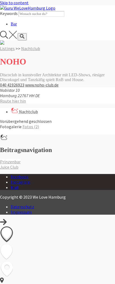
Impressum (21, 212)
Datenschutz (22, 206)
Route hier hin (13, 101)
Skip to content (14, 2)
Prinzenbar (10, 161)
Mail (14, 187)
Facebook (19, 176)
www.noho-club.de (42, 85)
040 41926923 (12, 85)
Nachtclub (30, 48)
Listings (7, 48)
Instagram (20, 182)
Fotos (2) (30, 126)
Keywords (9, 13)
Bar (14, 24)
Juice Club (9, 167)
